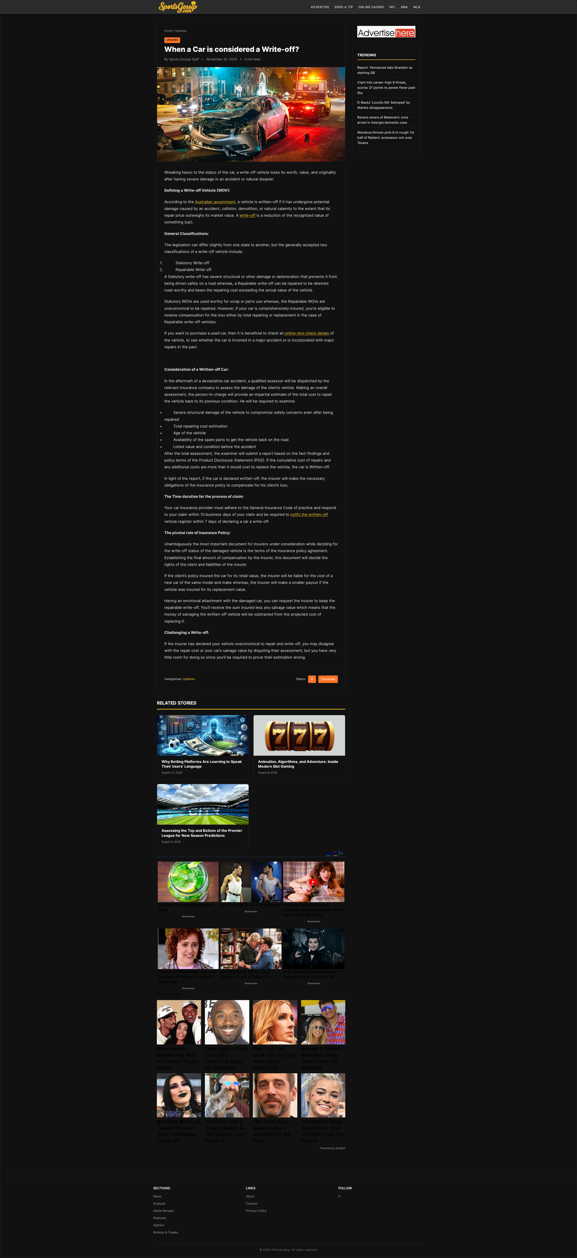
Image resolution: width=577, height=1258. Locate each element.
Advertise (320, 7)
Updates (181, 30)
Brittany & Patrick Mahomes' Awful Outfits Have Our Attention (320, 1058)
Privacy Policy (256, 1211)
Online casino (371, 7)
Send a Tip (343, 7)
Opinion (158, 1225)
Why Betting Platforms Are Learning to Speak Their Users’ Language (202, 764)
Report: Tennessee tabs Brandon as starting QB (384, 70)
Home (168, 30)
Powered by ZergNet (332, 1148)
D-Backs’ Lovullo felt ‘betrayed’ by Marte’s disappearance (383, 104)
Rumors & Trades (165, 1232)
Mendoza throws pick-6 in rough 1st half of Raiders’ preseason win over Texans (385, 137)
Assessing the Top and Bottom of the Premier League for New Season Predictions (202, 833)
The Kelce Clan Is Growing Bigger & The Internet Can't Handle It (225, 1131)
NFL (392, 7)
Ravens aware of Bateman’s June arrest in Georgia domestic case (382, 119)
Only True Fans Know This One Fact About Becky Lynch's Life (274, 1058)
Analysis (159, 1203)
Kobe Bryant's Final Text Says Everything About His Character (226, 1058)
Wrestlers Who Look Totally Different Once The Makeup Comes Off (179, 1131)
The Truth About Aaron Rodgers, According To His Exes (271, 1131)
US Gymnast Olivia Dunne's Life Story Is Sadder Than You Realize (322, 1131)
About (250, 1196)
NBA (404, 7)
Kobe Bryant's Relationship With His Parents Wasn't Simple (177, 1058)
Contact (252, 1203)
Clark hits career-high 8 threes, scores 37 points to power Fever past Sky (386, 87)
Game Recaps (163, 1211)
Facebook (328, 679)
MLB (416, 7)
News (157, 1196)
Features (159, 1218)
